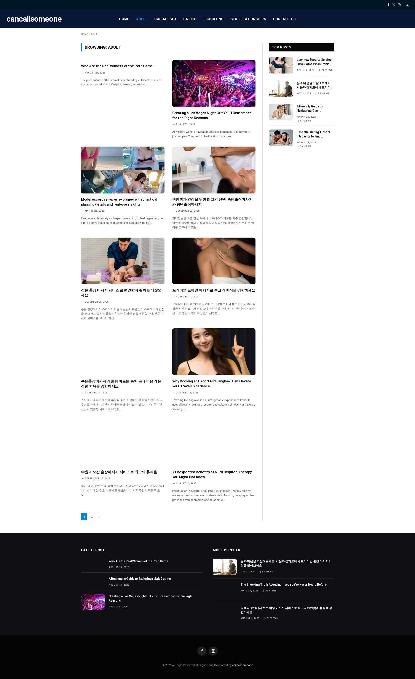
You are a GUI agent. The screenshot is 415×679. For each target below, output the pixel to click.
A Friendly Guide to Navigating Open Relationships (310, 109)
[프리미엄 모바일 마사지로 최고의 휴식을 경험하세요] (214, 261)
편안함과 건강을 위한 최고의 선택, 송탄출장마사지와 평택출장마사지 (212, 201)
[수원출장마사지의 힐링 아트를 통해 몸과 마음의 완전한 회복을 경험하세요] (122, 351)
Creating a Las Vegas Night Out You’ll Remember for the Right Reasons (211, 115)
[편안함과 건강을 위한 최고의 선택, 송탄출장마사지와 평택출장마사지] (214, 170)
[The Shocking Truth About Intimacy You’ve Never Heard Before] (225, 590)
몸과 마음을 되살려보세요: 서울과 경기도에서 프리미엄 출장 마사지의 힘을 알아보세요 (315, 85)
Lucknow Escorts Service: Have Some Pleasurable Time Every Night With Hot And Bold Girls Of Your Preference (314, 62)
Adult (141, 19)
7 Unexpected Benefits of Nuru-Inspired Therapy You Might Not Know (212, 474)
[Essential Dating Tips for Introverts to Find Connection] (281, 137)
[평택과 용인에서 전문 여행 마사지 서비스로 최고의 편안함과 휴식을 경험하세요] (225, 613)
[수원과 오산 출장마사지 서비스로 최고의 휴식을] (122, 442)
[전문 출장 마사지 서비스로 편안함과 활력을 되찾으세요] (122, 261)
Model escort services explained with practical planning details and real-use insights (119, 201)
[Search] (407, 5)
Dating (189, 19)
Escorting (213, 19)
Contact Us (284, 19)
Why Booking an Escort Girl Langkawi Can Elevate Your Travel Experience (211, 383)
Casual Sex (165, 19)
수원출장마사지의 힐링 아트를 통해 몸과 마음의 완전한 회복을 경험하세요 (121, 383)
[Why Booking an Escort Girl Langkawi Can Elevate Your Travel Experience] (214, 351)
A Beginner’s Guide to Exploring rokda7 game (140, 578)
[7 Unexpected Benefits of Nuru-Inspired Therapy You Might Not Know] (214, 442)
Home (124, 19)
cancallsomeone (242, 665)
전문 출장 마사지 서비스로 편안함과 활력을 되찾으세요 (121, 292)
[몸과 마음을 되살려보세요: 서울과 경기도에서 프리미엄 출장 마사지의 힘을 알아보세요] (281, 88)
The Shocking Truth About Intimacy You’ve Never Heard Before (283, 584)
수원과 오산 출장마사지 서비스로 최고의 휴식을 (119, 472)
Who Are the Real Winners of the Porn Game (117, 66)
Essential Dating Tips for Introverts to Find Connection (313, 134)
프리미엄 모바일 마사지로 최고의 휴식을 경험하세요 (213, 290)
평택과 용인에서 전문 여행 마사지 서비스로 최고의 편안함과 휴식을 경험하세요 (286, 610)
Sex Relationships (248, 19)
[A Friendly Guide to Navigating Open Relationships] (281, 112)
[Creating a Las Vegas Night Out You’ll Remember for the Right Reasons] (214, 83)
